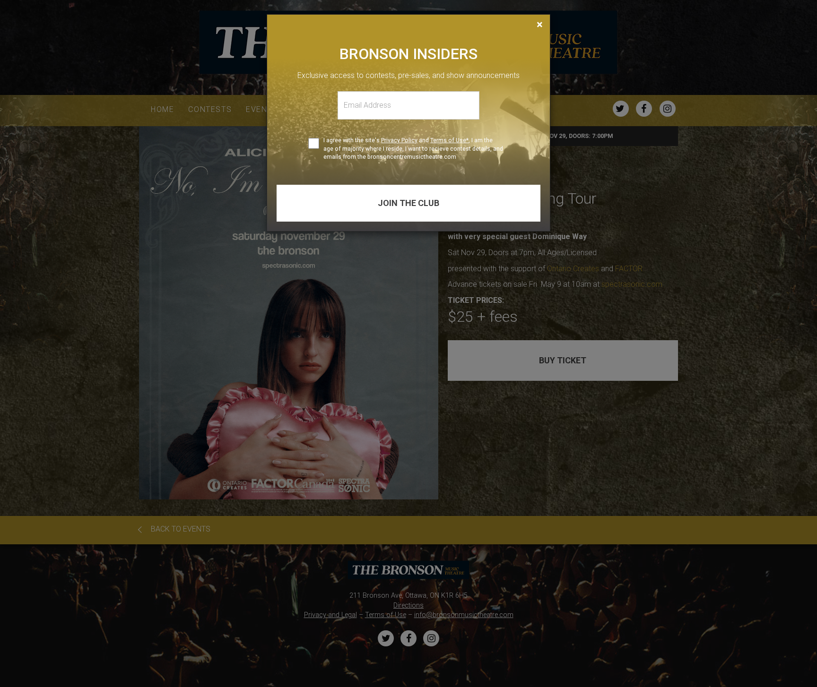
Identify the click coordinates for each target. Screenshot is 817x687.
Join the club (408, 203)
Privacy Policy (399, 140)
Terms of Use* (449, 140)
